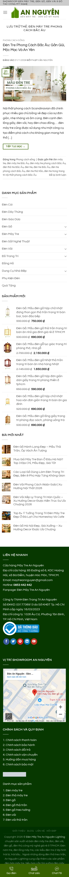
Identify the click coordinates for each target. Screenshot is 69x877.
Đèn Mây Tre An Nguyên (33, 589)
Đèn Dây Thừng (12, 211)
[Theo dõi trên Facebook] (6, 641)
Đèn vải (11, 814)
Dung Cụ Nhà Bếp (14, 270)
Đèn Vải (7, 248)
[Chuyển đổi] (65, 226)
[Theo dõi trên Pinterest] (20, 641)
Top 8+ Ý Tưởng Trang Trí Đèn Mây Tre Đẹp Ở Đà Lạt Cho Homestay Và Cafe (39, 515)
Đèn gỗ (11, 800)
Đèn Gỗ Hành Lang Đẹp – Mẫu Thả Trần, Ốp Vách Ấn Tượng (37, 448)
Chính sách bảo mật (19, 764)
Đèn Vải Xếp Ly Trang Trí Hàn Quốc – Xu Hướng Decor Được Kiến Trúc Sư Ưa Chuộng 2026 (39, 501)
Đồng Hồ (8, 263)
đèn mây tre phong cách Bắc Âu (48, 163)
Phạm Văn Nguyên (42, 60)
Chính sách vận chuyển (22, 754)
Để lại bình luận (57, 175)
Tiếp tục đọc (15, 146)
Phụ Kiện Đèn (11, 278)
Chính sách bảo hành (20, 744)
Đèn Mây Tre (10, 233)
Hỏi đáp (51, 831)
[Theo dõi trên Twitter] (13, 641)
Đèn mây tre (14, 790)
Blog (30, 831)
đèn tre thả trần (34, 171)
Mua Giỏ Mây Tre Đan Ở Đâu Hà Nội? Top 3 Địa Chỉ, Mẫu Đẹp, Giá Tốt (38, 461)
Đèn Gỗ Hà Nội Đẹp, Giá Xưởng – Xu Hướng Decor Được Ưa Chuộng (37, 527)
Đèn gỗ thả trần (16, 805)
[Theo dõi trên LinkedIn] (27, 641)
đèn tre (28, 167)
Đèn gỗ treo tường (18, 809)
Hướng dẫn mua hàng (21, 759)
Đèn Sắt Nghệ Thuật (16, 241)
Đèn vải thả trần (16, 819)
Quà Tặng (9, 285)
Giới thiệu (18, 831)
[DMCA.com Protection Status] (14, 774)
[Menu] (5, 12)
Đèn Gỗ (7, 226)
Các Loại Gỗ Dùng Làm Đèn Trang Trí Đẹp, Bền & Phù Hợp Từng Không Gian (39, 473)
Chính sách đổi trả (18, 749)
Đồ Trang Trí (10, 256)
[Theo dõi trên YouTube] (34, 641)
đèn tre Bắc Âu (42, 167)
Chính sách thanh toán (21, 740)
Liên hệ (40, 831)
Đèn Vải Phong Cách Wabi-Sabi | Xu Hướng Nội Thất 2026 (37, 486)
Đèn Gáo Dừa (11, 219)
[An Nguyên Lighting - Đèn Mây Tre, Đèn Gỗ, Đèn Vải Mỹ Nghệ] (36, 12)
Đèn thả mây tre (17, 795)
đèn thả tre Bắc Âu (13, 167)
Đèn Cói (7, 204)
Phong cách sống (14, 40)
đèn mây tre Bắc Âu (18, 163)
